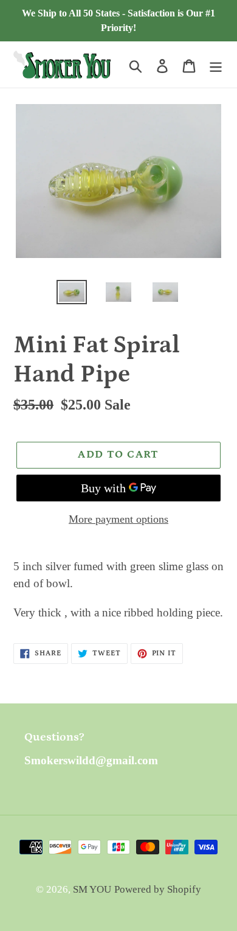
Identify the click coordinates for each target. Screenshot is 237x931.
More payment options (118, 519)
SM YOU (92, 889)
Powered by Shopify (157, 889)
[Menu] (215, 64)
